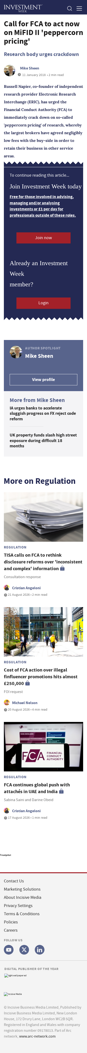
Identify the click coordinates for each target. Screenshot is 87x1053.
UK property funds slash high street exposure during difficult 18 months (43, 440)
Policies (11, 922)
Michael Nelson (24, 702)
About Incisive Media (22, 897)
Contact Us (14, 881)
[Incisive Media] (13, 993)
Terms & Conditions (22, 914)
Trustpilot (5, 855)
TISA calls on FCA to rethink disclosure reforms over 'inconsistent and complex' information (43, 562)
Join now (43, 238)
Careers (11, 930)
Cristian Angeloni (26, 587)
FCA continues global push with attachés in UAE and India (37, 788)
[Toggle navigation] (77, 8)
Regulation (15, 547)
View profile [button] (43, 379)
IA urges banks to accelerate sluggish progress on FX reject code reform (43, 413)
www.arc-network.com (37, 1036)
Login (43, 303)
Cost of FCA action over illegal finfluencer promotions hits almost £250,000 (41, 677)
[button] (69, 8)
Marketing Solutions (22, 889)
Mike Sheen (29, 68)
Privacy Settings (18, 905)
